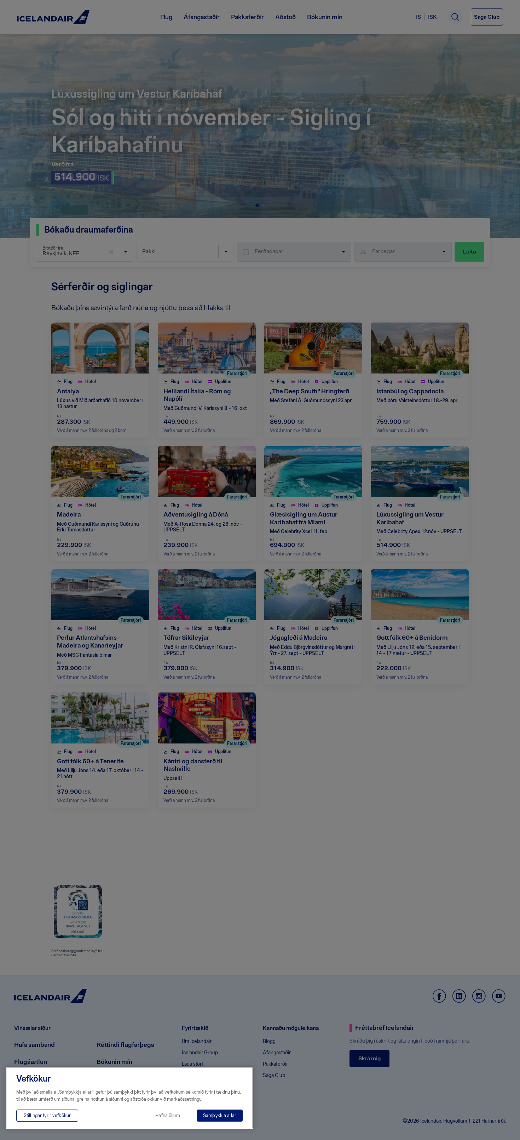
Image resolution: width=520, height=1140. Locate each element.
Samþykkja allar (219, 1115)
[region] (129, 1098)
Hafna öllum (167, 1115)
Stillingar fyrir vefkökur (47, 1115)
